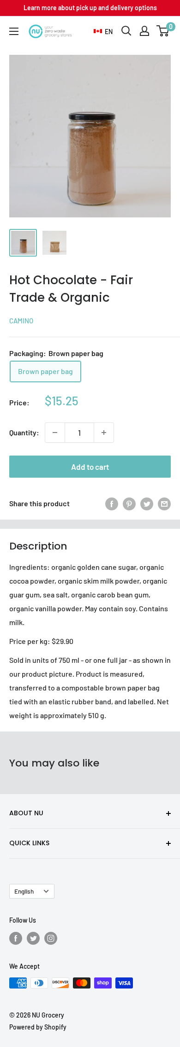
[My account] (144, 31)
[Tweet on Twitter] (146, 503)
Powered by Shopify (37, 1027)
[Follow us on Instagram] (50, 937)
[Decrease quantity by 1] (55, 432)
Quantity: (24, 432)
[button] (103, 31)
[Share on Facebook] (111, 503)
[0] (163, 30)
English (24, 891)
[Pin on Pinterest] (129, 503)
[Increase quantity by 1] (104, 432)
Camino (21, 320)
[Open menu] (13, 31)
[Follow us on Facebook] (15, 937)
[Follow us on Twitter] (33, 937)
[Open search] (126, 31)
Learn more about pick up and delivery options (90, 8)
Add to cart (90, 466)
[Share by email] (164, 503)
